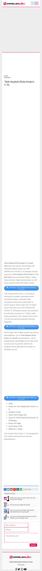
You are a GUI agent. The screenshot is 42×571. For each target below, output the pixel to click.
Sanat (6, 76)
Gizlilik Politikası (14, 562)
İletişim (21, 562)
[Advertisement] (21, 29)
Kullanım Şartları (28, 562)
